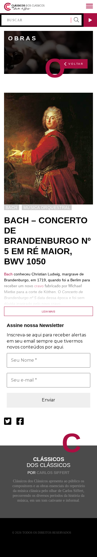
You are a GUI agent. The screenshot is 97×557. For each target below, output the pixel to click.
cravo (39, 286)
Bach (8, 274)
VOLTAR (76, 63)
